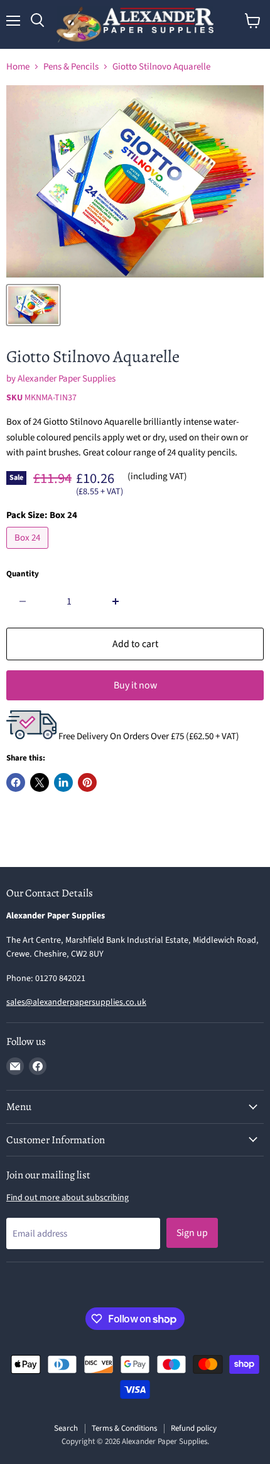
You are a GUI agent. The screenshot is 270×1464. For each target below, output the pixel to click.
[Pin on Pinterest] (87, 782)
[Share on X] (39, 782)
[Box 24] (28, 552)
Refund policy (194, 1428)
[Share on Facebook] (15, 782)
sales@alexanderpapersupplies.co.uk (76, 1002)
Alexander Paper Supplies (67, 378)
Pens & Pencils (71, 66)
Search (66, 1428)
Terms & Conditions (124, 1428)
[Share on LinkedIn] (63, 782)
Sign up (192, 1233)
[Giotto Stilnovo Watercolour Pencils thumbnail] (33, 305)
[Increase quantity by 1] (116, 601)
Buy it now (135, 685)
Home (18, 66)
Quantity (22, 574)
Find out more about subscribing (67, 1197)
